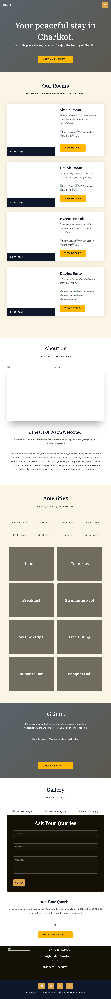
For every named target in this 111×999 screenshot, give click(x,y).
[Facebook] (41, 986)
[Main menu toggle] (105, 5)
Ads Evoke (79, 992)
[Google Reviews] (69, 986)
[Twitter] (51, 986)
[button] (8, 811)
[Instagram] (60, 986)
